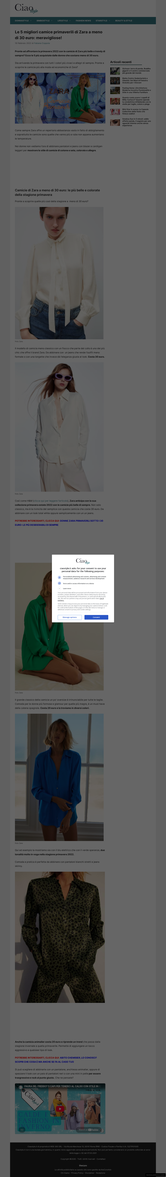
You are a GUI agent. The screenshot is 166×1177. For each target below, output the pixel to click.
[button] (83, 588)
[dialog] (83, 588)
